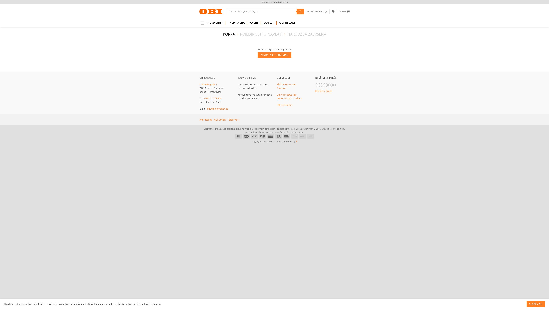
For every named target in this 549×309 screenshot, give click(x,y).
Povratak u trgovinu (274, 55)
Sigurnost (234, 119)
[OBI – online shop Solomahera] (210, 11)
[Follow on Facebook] (318, 85)
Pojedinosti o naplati (261, 34)
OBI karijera (220, 119)
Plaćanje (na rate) (286, 84)
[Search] (300, 11)
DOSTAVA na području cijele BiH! (274, 2)
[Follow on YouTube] (333, 85)
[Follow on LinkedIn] (328, 85)
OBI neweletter (285, 105)
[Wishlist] (333, 11)
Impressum (205, 119)
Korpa (229, 34)
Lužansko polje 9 (208, 84)
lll (296, 141)
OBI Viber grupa (323, 91)
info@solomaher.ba (217, 108)
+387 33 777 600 (212, 98)
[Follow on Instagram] (323, 85)
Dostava (281, 88)
